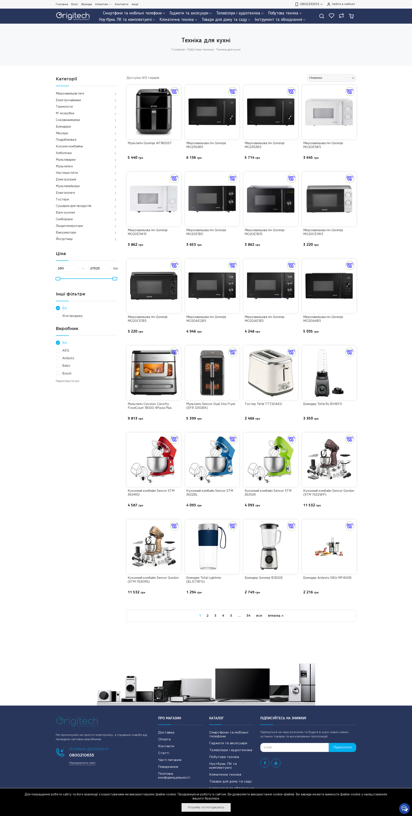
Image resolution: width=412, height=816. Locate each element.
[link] (154, 112)
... (239, 615)
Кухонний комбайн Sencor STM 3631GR (268, 493)
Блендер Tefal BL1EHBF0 (322, 404)
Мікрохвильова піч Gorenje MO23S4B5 (206, 145)
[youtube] (275, 762)
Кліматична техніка (225, 774)
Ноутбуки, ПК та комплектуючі (223, 766)
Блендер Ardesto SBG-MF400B (327, 578)
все (259, 615)
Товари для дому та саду (230, 781)
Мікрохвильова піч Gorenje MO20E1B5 (206, 232)
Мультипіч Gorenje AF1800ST (150, 143)
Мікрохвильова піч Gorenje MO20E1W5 (323, 145)
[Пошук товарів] (322, 16)
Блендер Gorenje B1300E (264, 578)
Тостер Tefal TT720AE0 (263, 404)
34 (248, 615)
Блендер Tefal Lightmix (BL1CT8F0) (203, 580)
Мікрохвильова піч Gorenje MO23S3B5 (265, 145)
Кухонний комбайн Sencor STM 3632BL (209, 493)
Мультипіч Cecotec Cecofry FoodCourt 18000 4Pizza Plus (150, 406)
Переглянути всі (67, 381)
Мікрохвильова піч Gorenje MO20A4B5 (323, 319)
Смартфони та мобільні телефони (228, 734)
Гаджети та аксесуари (228, 743)
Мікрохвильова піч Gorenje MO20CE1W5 (323, 232)
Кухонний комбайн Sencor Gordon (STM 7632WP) (328, 493)
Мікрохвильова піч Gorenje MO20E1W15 (148, 232)
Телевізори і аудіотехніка (230, 750)
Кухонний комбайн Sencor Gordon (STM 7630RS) (153, 580)
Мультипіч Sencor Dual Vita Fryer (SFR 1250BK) (210, 406)
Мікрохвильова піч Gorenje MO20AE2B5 (206, 319)
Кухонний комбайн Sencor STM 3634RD (151, 493)
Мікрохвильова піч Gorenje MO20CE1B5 (148, 319)
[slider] (57, 278)
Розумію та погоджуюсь (206, 807)
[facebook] (264, 762)
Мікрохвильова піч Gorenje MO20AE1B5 (265, 319)
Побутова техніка (224, 757)
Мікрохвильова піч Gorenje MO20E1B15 (265, 232)
